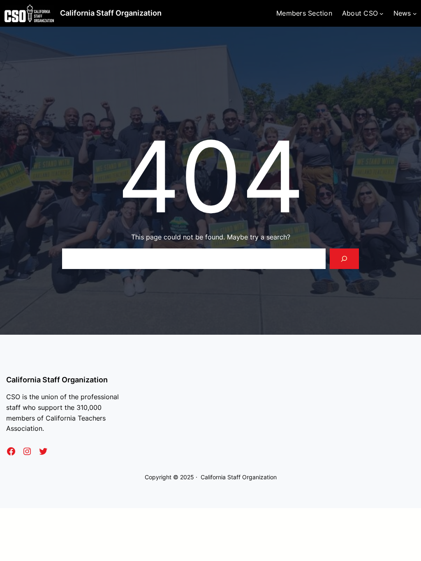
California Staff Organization (111, 13)
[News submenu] (415, 13)
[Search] (344, 258)
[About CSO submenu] (381, 13)
